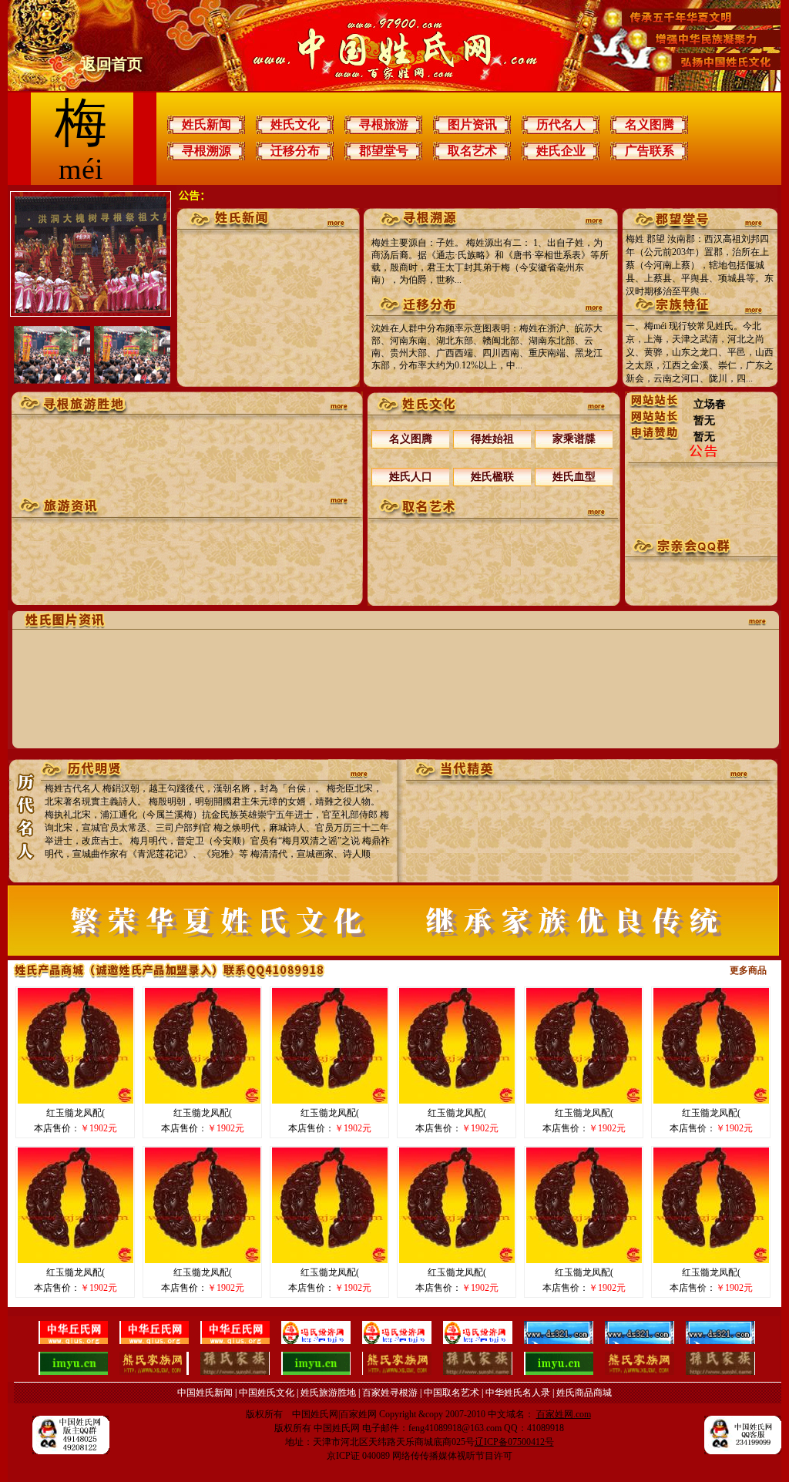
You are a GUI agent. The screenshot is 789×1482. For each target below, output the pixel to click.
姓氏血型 (574, 476)
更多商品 (748, 970)
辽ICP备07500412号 (514, 1442)
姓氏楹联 (492, 476)
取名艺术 (472, 150)
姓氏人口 (410, 476)
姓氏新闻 (206, 124)
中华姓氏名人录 (517, 1392)
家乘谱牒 (574, 439)
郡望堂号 (383, 150)
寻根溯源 (206, 150)
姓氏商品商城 (584, 1392)
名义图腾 (649, 124)
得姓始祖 (492, 439)
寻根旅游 (383, 124)
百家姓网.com (563, 1414)
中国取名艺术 (451, 1392)
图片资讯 (472, 124)
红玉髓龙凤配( (75, 1112)
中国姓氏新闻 (205, 1392)
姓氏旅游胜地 (328, 1392)
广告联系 (649, 150)
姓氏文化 (295, 124)
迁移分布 (295, 150)
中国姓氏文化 (266, 1392)
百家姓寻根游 (390, 1392)
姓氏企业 (561, 150)
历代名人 (561, 124)
